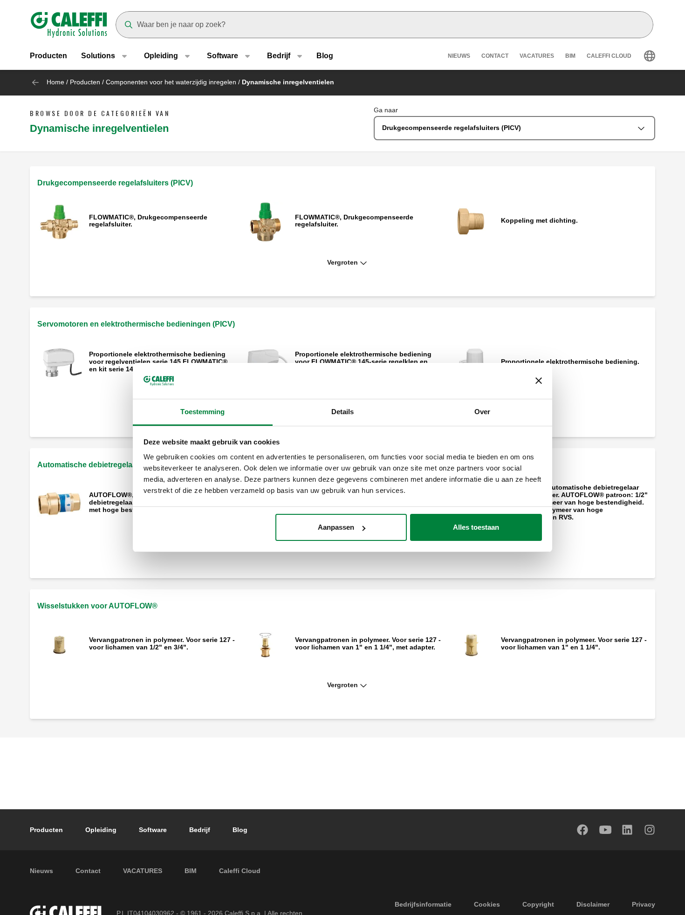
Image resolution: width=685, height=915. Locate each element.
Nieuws (459, 56)
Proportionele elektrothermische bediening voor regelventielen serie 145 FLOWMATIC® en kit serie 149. (158, 361)
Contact (494, 56)
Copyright (538, 904)
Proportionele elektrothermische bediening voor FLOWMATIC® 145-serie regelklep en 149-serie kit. (363, 361)
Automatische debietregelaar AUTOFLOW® (113, 465)
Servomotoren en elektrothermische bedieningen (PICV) (136, 324)
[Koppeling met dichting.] (471, 221)
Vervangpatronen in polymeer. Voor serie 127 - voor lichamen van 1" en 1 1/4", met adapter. (368, 643)
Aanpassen (336, 527)
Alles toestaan (476, 527)
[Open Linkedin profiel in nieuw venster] (628, 829)
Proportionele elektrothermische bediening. (570, 361)
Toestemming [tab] (202, 412)
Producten (48, 56)
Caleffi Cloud (609, 56)
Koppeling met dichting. (539, 220)
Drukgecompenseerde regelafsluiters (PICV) (115, 183)
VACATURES (537, 56)
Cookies (487, 904)
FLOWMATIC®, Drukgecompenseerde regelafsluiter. (148, 220)
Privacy (643, 904)
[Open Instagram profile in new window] (650, 829)
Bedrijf (199, 829)
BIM (570, 56)
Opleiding (100, 829)
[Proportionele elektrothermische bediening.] (471, 362)
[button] (342, 263)
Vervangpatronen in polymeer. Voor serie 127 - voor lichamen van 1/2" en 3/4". (162, 643)
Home (55, 82)
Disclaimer (593, 904)
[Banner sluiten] (538, 381)
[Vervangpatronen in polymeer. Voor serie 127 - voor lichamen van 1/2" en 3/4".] (59, 644)
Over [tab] (482, 412)
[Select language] (649, 56)
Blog (324, 56)
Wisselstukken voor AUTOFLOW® (97, 606)
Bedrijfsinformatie (423, 904)
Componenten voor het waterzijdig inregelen (171, 82)
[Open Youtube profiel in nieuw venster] (605, 829)
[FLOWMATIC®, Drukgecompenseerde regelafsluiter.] (59, 221)
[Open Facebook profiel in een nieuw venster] (583, 829)
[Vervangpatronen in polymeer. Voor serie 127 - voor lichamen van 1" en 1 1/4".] (471, 644)
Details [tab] (342, 412)
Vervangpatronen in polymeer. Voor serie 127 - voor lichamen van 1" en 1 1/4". (574, 643)
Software (153, 829)
